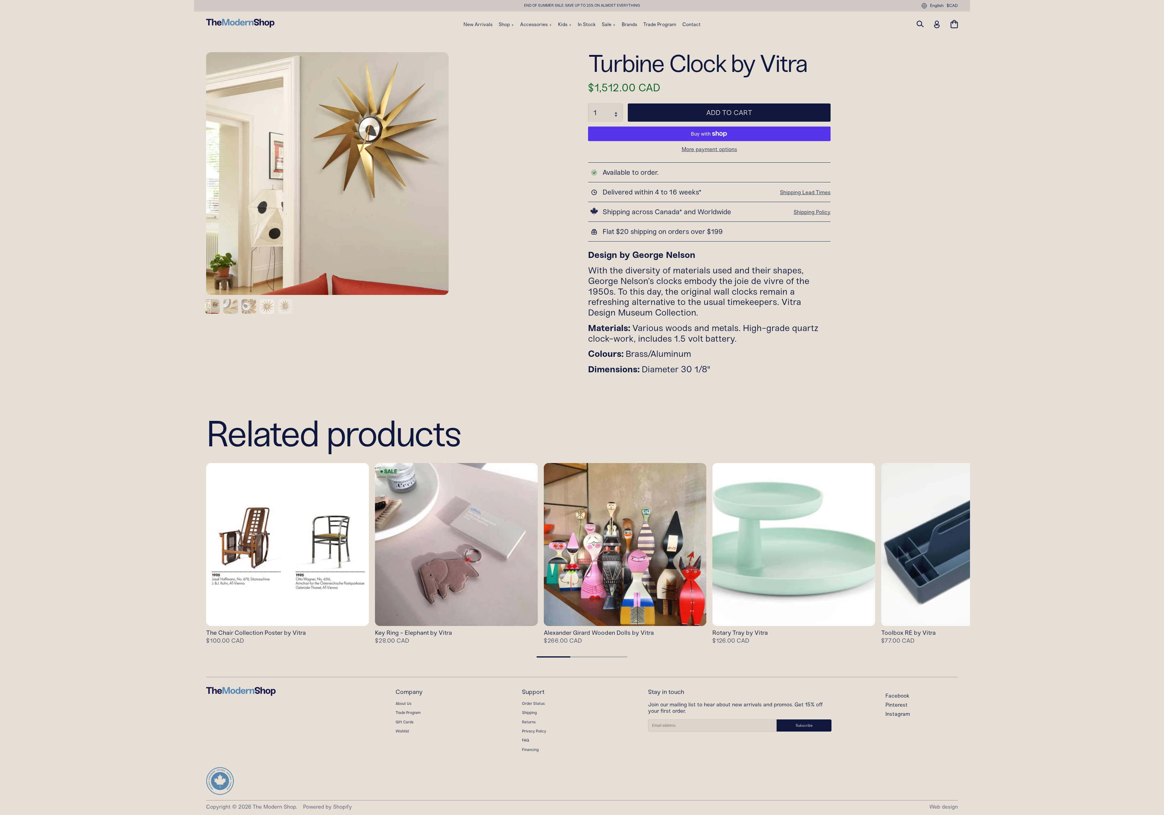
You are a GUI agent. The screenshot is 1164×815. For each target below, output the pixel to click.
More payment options (709, 150)
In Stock (587, 24)
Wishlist (402, 731)
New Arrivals (478, 24)
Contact (691, 24)
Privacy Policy (534, 731)
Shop (505, 24)
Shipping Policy (812, 212)
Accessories (534, 24)
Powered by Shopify (327, 807)
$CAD (952, 6)
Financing (530, 749)
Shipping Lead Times (805, 192)
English (937, 5)
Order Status (533, 703)
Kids (563, 24)
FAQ (525, 740)
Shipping (529, 712)
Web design (943, 807)
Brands (629, 24)
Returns (529, 722)
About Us (403, 703)
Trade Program (659, 24)
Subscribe (804, 725)
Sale (607, 24)
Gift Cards (404, 722)
